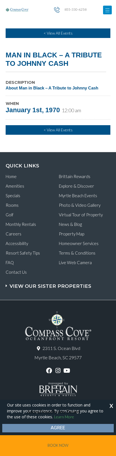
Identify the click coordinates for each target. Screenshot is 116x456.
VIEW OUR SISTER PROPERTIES (50, 286)
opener (107, 10)
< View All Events (58, 33)
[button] (59, 283)
